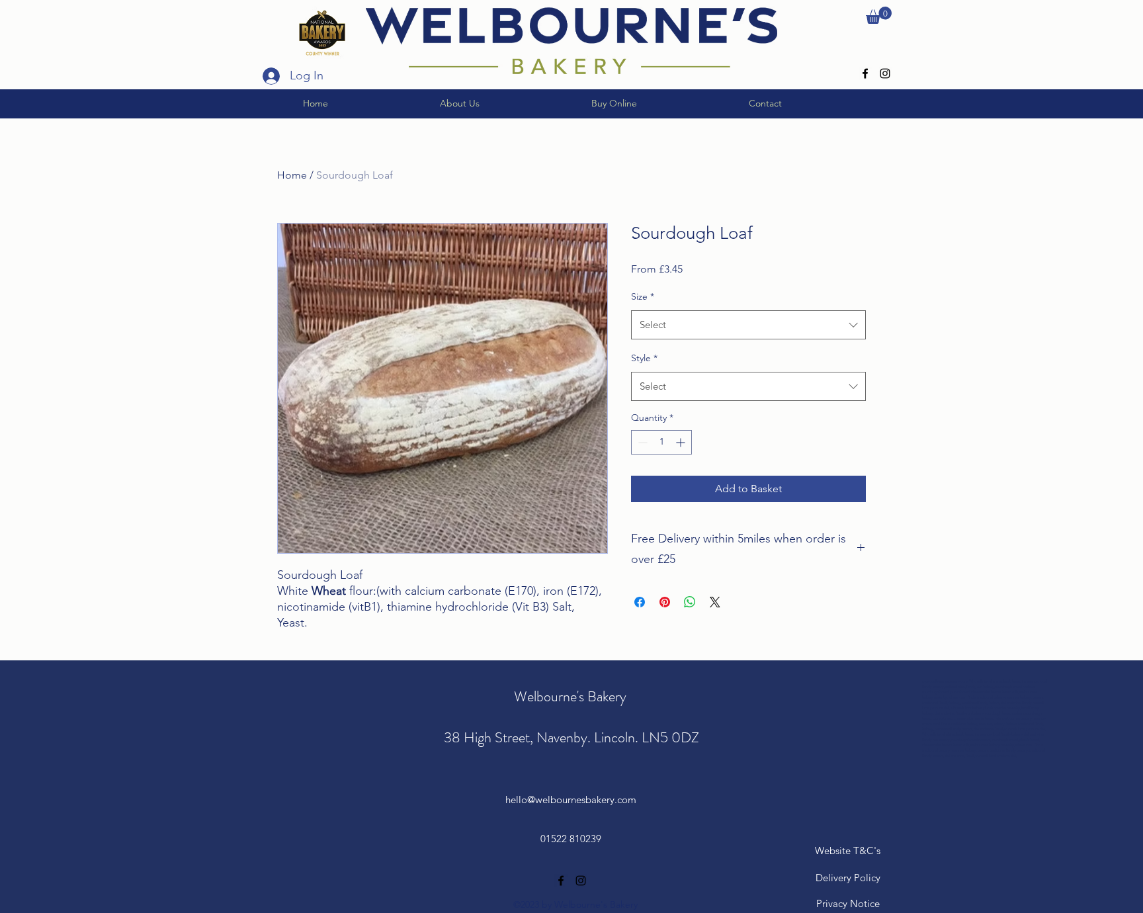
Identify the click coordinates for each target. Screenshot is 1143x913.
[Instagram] (885, 73)
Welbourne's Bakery (572, 696)
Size (642, 296)
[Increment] (681, 442)
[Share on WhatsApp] (690, 602)
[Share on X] (715, 602)
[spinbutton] (661, 442)
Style (644, 358)
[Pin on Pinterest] (665, 602)
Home (292, 175)
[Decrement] (641, 442)
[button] (879, 15)
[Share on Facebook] (640, 602)
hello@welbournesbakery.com (570, 799)
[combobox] (748, 324)
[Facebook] (865, 73)
